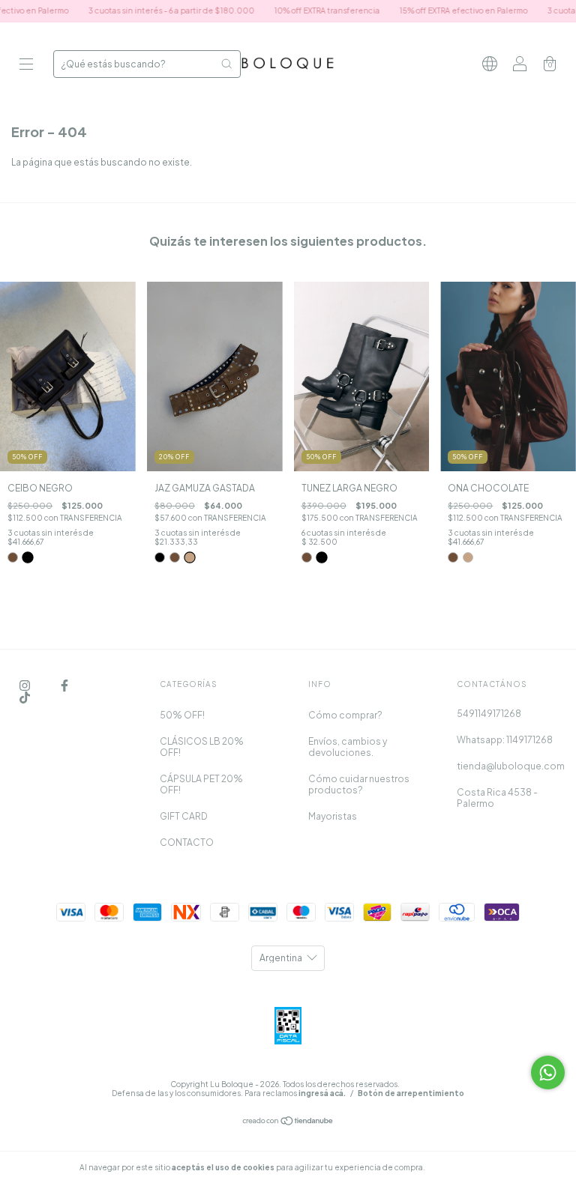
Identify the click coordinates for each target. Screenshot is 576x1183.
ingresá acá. (322, 1093)
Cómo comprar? (345, 715)
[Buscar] (226, 63)
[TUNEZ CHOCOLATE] (307, 557)
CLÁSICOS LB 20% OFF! (202, 747)
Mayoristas (332, 816)
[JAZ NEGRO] (159, 557)
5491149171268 (489, 713)
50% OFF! (182, 715)
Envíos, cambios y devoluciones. (347, 747)
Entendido (467, 1167)
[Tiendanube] (288, 1122)
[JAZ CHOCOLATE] (175, 557)
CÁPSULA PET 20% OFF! (201, 784)
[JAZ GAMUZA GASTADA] (189, 557)
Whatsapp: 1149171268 (505, 739)
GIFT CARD (184, 816)
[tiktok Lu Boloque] (24, 697)
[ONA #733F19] (453, 557)
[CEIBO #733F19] (13, 557)
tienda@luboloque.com (511, 766)
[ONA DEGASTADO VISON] (468, 557)
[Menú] (26, 65)
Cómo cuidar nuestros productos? (359, 784)
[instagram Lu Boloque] (25, 685)
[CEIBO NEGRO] (27, 557)
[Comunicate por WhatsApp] (548, 1072)
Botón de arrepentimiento (411, 1093)
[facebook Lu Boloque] (64, 685)
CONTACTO (187, 842)
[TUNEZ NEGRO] (321, 557)
